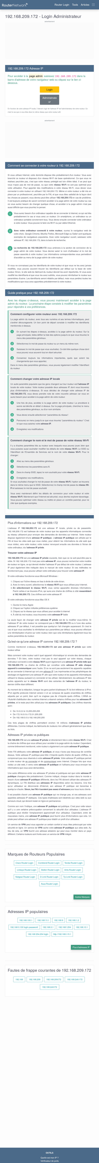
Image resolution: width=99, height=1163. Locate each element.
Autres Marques (82, 896)
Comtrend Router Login (49, 862)
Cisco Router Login (24, 862)
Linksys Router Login (26, 869)
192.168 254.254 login (38, 934)
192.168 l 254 (64, 927)
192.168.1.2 (73, 920)
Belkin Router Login (50, 869)
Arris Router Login (72, 869)
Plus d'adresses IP (81, 947)
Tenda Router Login (73, 862)
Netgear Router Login (25, 876)
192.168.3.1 (48, 927)
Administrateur (49, 99)
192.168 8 (58, 920)
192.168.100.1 (25, 920)
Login (49, 89)
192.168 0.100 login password (24, 927)
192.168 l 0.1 (43, 920)
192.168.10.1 (82, 927)
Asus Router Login (49, 883)
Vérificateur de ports (49, 1160)
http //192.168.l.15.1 (62, 934)
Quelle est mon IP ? (50, 1157)
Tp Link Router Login (72, 876)
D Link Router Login (49, 876)
